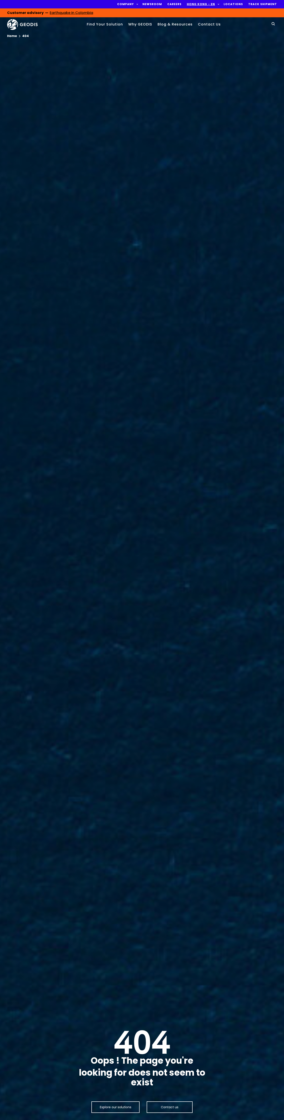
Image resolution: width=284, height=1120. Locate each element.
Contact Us (209, 24)
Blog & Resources (175, 24)
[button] (125, 4)
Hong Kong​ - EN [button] (201, 4)
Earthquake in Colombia (71, 12)
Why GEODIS (140, 24)
